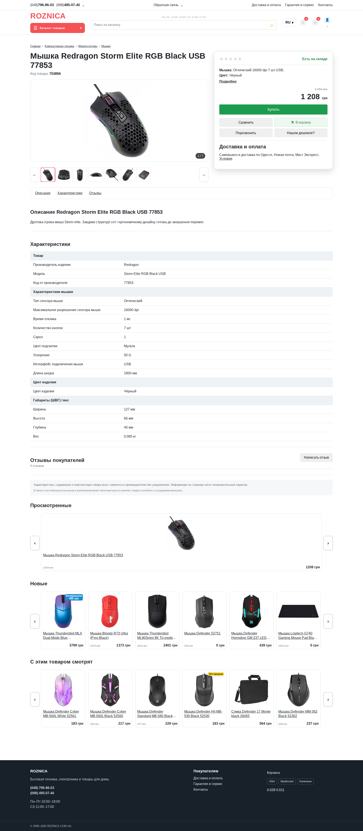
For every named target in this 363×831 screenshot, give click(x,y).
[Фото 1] (48, 175)
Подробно (228, 81)
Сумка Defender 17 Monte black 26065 (251, 714)
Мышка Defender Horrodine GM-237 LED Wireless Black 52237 (249, 636)
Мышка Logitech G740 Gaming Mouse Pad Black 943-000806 (297, 636)
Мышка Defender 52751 (202, 633)
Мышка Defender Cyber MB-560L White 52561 (61, 714)
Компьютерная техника (59, 46)
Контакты (325, 5)
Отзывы (95, 193)
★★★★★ (230, 59)
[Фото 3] (80, 175)
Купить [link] (273, 109)
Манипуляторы (87, 46)
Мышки (105, 46)
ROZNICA (48, 16)
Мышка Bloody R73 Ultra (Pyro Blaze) (109, 636)
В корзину (303, 122)
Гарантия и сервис (299, 5)
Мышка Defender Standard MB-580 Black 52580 (155, 714)
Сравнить (246, 122)
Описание (43, 193)
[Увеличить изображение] (119, 121)
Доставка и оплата (266, 5)
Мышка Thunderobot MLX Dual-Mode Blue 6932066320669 (62, 636)
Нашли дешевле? (301, 133)
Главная (35, 46)
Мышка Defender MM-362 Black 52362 (297, 714)
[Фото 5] (112, 175)
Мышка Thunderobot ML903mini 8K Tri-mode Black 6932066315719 (155, 636)
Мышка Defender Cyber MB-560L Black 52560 (108, 714)
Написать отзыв (316, 457)
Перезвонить (246, 133)
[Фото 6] (128, 175)
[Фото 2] (64, 175)
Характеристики (69, 193)
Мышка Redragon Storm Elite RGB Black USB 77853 (83, 555)
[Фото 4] (96, 175)
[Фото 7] (144, 175)
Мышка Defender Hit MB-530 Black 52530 (203, 714)
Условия (225, 158)
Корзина (273, 772)
